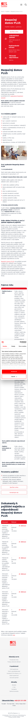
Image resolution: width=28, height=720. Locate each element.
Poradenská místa (14, 659)
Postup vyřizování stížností (14, 661)
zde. (14, 635)
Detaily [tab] (13, 346)
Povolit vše (14, 371)
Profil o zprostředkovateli (14, 671)
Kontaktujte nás (14, 492)
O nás (14, 687)
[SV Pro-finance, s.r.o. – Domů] (4, 4)
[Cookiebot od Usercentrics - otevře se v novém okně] (20, 342)
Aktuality (14, 685)
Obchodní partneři (14, 677)
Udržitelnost (8, 716)
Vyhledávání (5, 715)
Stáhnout (23, 525)
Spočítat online (14, 31)
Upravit (13, 376)
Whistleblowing (22, 715)
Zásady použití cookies (14, 717)
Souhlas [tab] (5, 346)
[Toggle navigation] (21, 4)
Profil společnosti (14, 669)
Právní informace (13, 715)
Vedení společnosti (14, 675)
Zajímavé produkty (14, 691)
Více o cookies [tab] (22, 346)
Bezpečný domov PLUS (7, 261)
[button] (25, 4)
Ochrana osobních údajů (18, 716)
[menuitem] (14, 659)
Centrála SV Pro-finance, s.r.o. (14, 673)
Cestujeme (14, 689)
